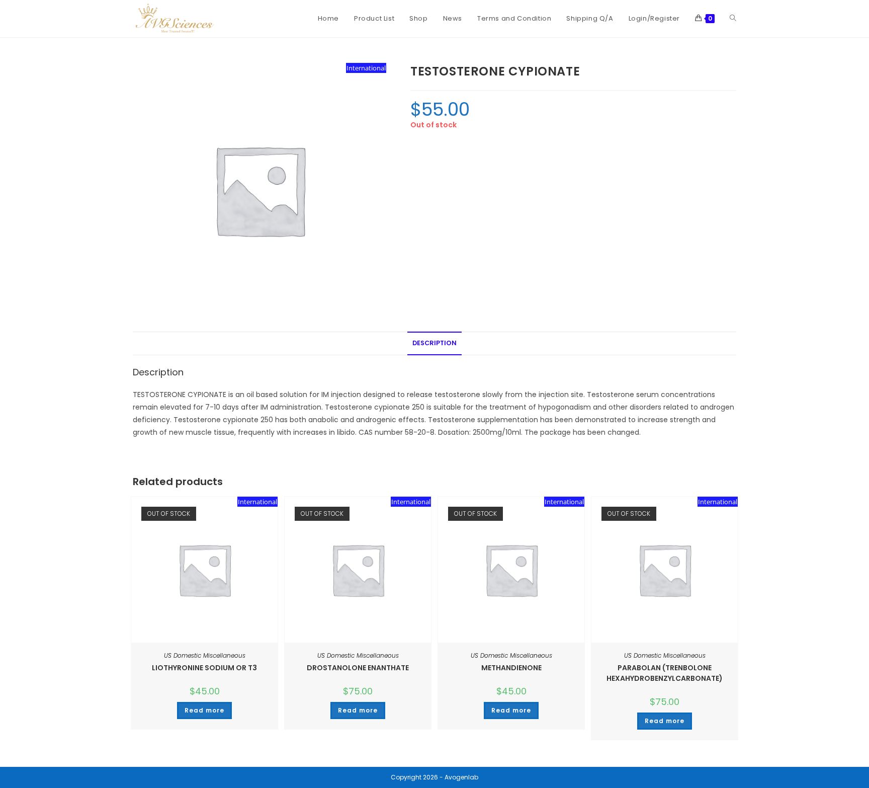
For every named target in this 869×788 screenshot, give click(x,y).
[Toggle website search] (733, 18)
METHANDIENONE (511, 668)
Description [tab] (434, 343)
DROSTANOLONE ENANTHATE (358, 668)
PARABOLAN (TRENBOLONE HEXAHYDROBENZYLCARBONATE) (664, 673)
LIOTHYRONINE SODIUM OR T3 (204, 668)
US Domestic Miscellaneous (204, 655)
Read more (204, 710)
